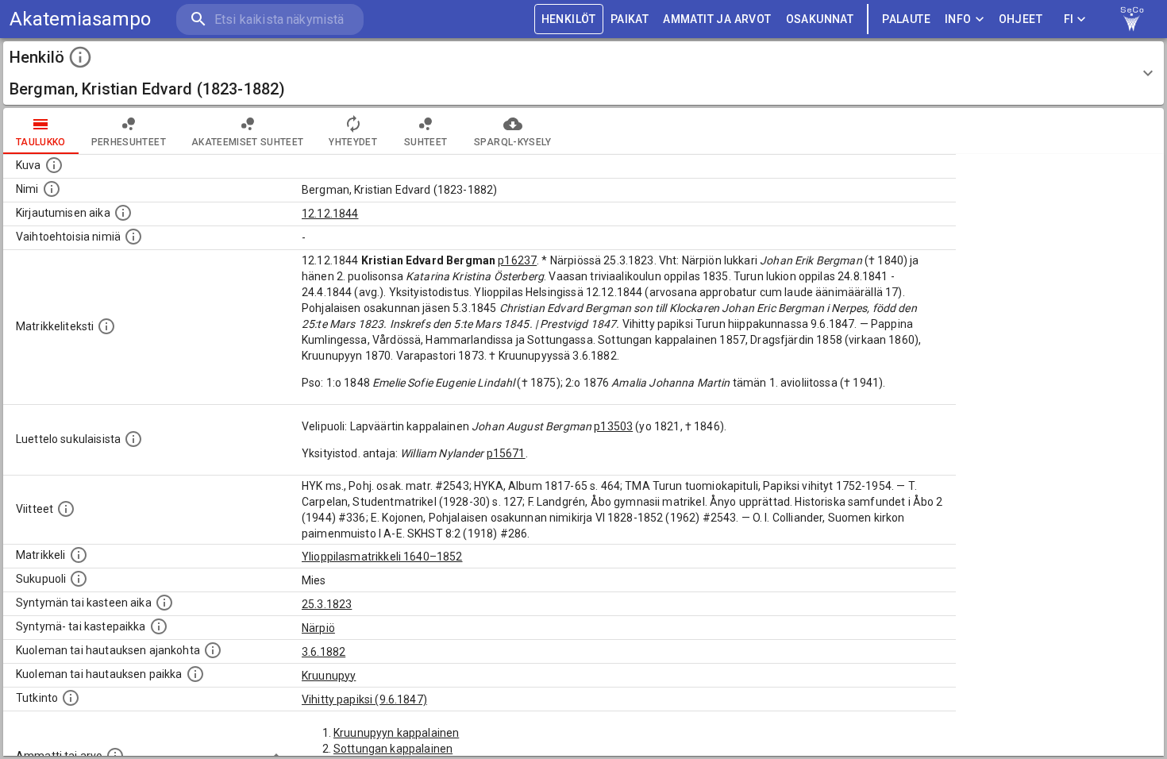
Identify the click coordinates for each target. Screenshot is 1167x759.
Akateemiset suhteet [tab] (247, 142)
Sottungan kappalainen (393, 748)
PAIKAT (629, 19)
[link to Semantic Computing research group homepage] (1132, 19)
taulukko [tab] (41, 142)
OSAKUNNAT (820, 19)
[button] (583, 73)
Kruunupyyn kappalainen (396, 732)
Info (958, 19)
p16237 (517, 260)
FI (1069, 19)
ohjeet (1020, 19)
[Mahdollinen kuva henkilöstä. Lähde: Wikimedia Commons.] (54, 165)
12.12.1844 (330, 213)
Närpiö (318, 628)
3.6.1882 (323, 651)
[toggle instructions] (80, 57)
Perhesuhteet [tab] (128, 142)
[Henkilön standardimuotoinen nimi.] (51, 189)
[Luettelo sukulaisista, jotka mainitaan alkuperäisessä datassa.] (133, 439)
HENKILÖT (568, 19)
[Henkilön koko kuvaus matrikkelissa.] (106, 326)
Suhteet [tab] (425, 142)
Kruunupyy (329, 675)
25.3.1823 (327, 604)
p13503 (613, 426)
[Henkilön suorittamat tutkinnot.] (70, 698)
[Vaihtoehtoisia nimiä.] (133, 236)
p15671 (506, 453)
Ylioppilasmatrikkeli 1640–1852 (382, 556)
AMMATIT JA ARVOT (717, 19)
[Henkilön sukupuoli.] (78, 578)
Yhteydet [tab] (353, 142)
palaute (906, 19)
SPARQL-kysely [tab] (512, 142)
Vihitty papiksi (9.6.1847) (364, 699)
